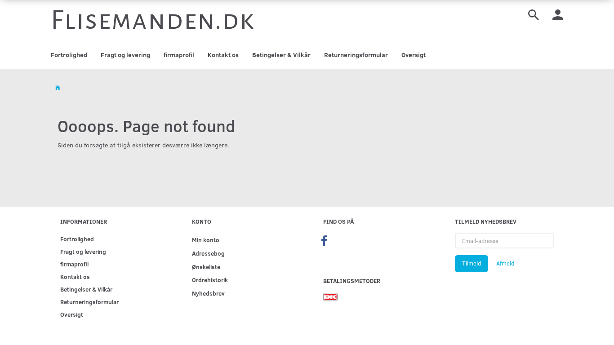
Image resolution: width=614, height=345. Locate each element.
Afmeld (505, 263)
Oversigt (413, 54)
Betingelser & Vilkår (281, 54)
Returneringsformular (356, 54)
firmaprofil (179, 54)
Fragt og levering (125, 54)
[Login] (558, 14)
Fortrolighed (69, 54)
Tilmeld (471, 263)
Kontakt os (223, 54)
